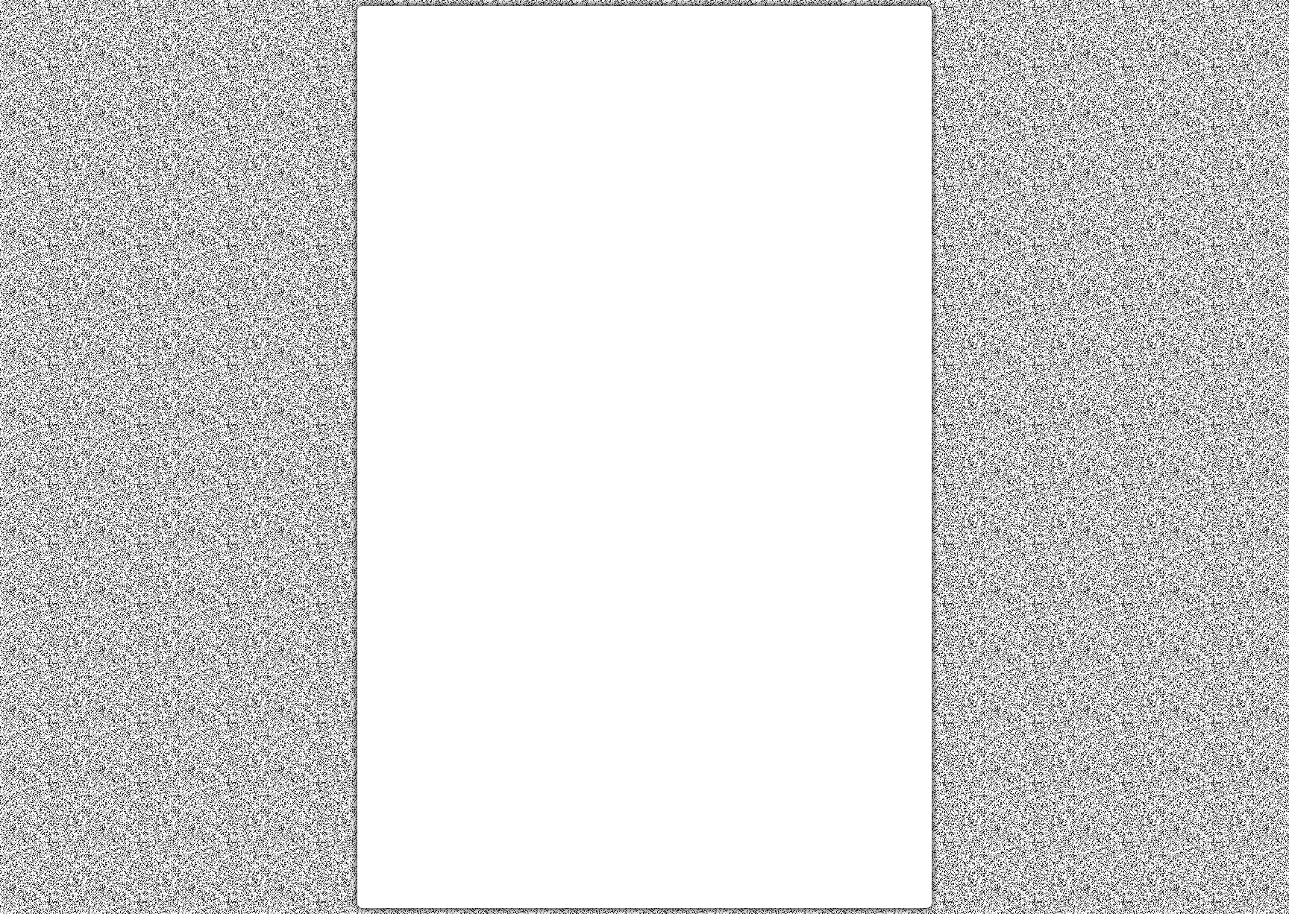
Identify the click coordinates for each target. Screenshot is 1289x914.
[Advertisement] (644, 121)
